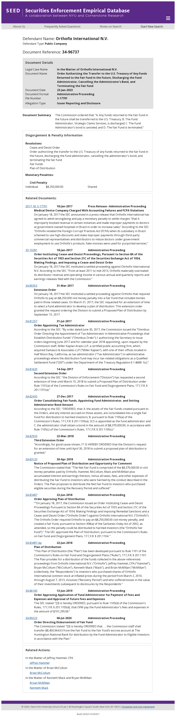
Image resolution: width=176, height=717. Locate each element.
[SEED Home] (68, 21)
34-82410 (31, 396)
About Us (19, 26)
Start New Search (152, 26)
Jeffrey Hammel (40, 663)
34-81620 (31, 369)
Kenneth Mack (39, 688)
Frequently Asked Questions (62, 26)
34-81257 (31, 321)
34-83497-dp (33, 543)
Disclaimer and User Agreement (138, 706)
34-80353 (31, 286)
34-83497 (31, 495)
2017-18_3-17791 (36, 206)
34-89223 (31, 618)
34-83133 (31, 459)
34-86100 (31, 591)
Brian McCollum (40, 673)
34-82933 (31, 436)
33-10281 (31, 250)
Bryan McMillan (40, 683)
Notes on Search (110, 26)
